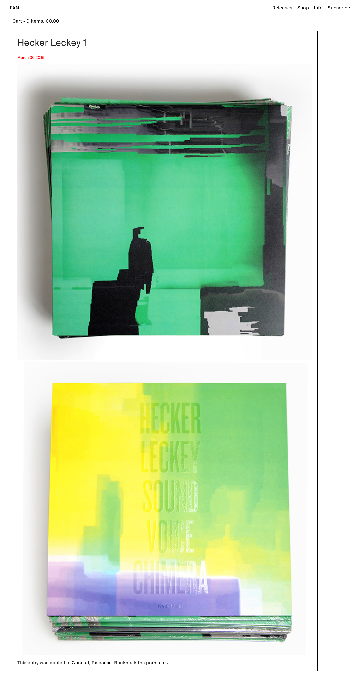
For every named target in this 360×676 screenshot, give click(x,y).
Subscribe (339, 8)
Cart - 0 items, (35, 21)
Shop (303, 8)
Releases (282, 8)
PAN (14, 8)
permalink (157, 663)
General (80, 663)
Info (318, 8)
